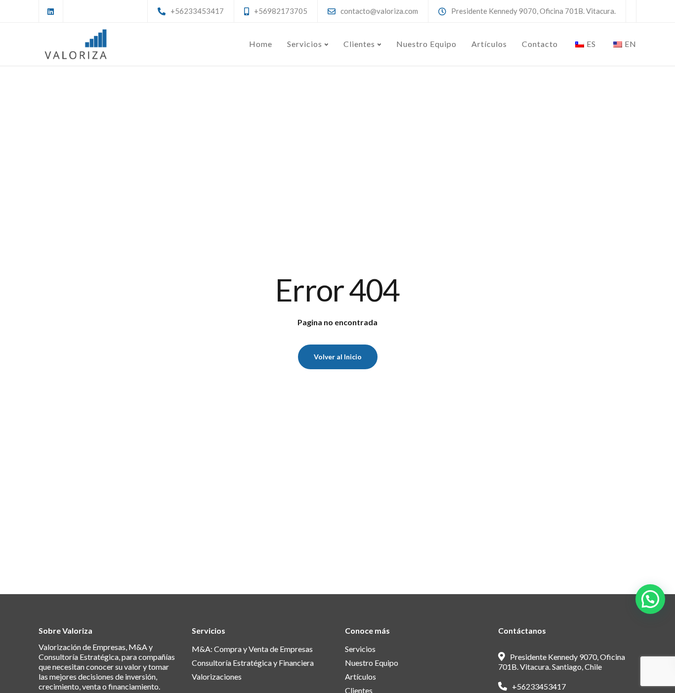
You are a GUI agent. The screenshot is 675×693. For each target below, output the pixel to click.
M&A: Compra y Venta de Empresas (252, 648)
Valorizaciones (217, 676)
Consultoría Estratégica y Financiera (253, 662)
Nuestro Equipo (426, 43)
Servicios (304, 43)
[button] (650, 599)
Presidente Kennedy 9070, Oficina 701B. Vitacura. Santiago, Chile (561, 661)
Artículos (489, 43)
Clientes (359, 43)
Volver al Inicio (338, 356)
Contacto (540, 43)
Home (260, 43)
